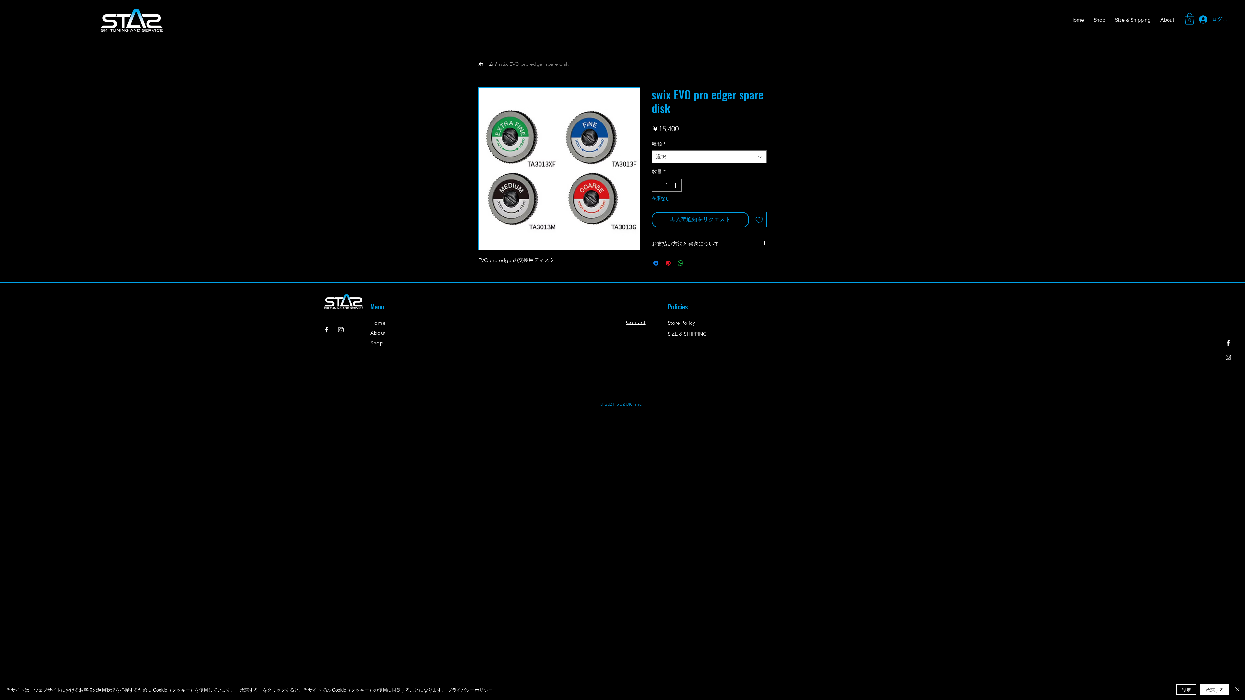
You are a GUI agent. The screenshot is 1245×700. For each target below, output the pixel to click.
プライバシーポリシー (470, 689)
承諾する (1215, 689)
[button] (1189, 19)
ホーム (486, 64)
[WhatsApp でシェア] (680, 263)
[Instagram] (1228, 357)
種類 (659, 144)
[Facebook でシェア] (656, 263)
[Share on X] (693, 263)
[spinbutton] (666, 185)
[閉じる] (1237, 689)
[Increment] (676, 185)
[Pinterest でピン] (668, 263)
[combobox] (709, 156)
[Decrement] (657, 185)
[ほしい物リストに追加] (759, 220)
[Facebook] (1228, 343)
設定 (1186, 689)
